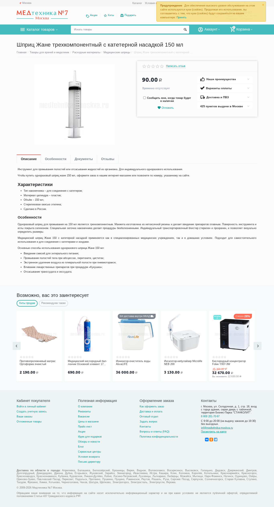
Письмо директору (89, 461)
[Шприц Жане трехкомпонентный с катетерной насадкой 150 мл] (74, 104)
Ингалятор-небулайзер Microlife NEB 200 (183, 363)
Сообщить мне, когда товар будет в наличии (169, 99)
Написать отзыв (175, 66)
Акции (93, 15)
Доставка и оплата (151, 411)
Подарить (130, 15)
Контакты (145, 426)
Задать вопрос (148, 421)
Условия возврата (155, 3)
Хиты (111, 15)
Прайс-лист (85, 426)
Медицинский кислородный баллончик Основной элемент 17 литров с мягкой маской (87, 363)
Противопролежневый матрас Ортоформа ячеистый (38, 363)
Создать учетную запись (32, 411)
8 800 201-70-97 (210, 416)
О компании (85, 406)
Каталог (137, 3)
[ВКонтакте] (207, 439)
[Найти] (185, 30)
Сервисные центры (89, 451)
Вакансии (83, 416)
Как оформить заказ (152, 406)
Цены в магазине (88, 421)
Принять (182, 17)
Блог (81, 446)
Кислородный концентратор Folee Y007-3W (229, 363)
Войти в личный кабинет (31, 406)
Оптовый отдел (149, 416)
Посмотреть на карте (213, 431)
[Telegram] (215, 439)
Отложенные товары (29, 421)
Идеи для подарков (90, 436)
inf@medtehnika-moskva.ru (217, 427)
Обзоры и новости (89, 441)
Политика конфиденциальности (159, 436)
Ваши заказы (24, 416)
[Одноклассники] (211, 439)
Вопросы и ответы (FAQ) (154, 431)
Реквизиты (84, 411)
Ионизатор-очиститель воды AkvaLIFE (133, 363)
